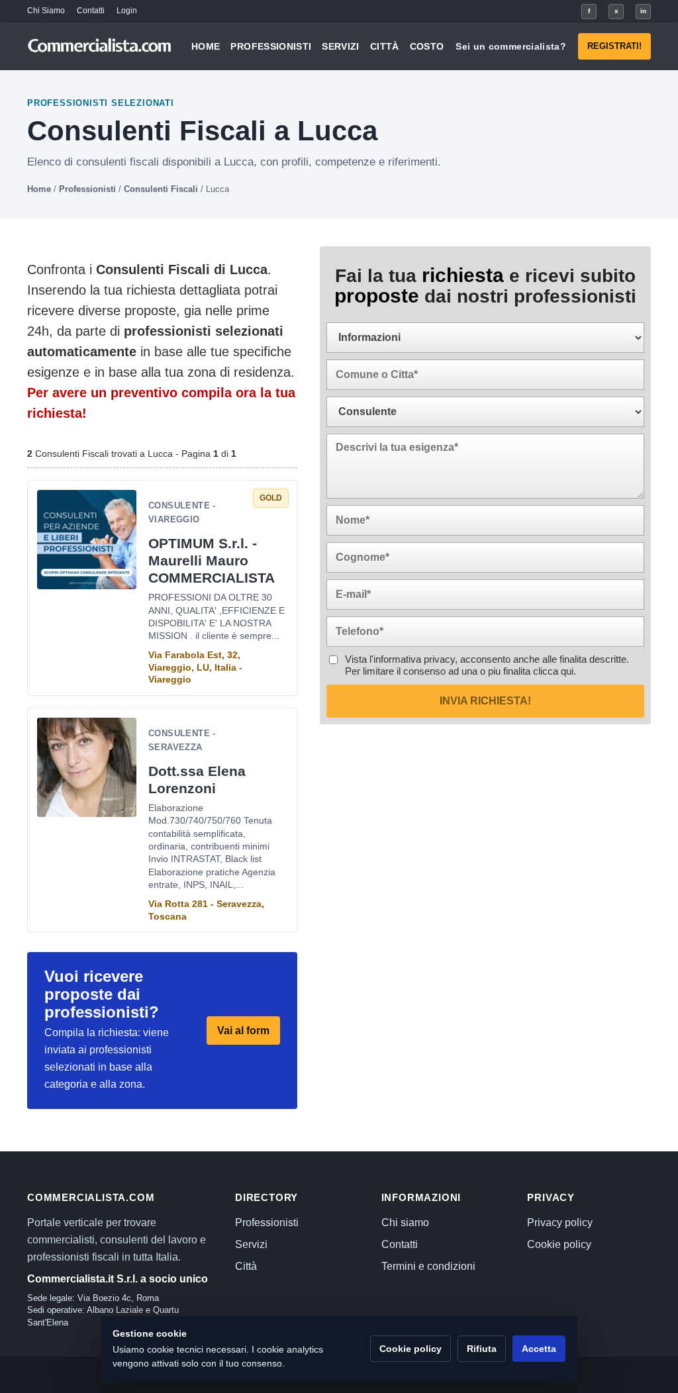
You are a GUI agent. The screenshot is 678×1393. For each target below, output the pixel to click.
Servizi (340, 46)
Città (384, 46)
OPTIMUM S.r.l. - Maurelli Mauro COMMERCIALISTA (211, 560)
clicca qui (553, 671)
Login (127, 10)
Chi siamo (405, 1222)
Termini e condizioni (428, 1266)
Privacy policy (560, 1222)
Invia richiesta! (485, 700)
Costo (427, 46)
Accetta (539, 1348)
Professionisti (270, 46)
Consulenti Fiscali (161, 189)
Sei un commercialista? (511, 46)
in (643, 11)
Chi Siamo (46, 10)
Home (205, 46)
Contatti (91, 10)
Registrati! (614, 46)
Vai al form (243, 1030)
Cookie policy (559, 1244)
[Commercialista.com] (100, 46)
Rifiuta (482, 1348)
